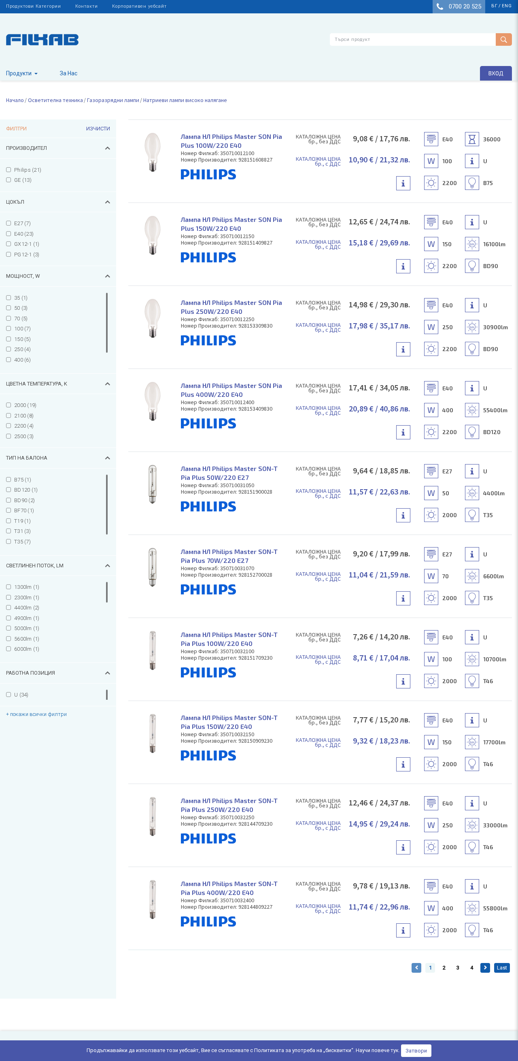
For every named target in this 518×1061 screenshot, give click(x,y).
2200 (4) (24, 426)
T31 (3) (22, 531)
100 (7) (22, 329)
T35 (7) (22, 542)
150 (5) (22, 339)
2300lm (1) (27, 597)
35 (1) (21, 298)
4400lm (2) (27, 608)
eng (507, 6)
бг (494, 6)
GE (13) (23, 180)
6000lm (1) (27, 649)
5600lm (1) (27, 639)
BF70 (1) (24, 510)
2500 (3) (24, 436)
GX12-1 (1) (27, 244)
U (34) (21, 695)
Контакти (86, 6)
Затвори (416, 1051)
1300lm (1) (27, 587)
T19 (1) (22, 521)
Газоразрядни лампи (113, 100)
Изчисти (98, 129)
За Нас (68, 73)
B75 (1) (22, 480)
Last (502, 968)
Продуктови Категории (33, 6)
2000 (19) (25, 405)
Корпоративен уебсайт (139, 6)
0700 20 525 (464, 6)
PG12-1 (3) (27, 254)
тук (395, 1050)
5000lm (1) (27, 628)
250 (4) (22, 349)
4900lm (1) (27, 618)
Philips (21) (27, 170)
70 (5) (21, 318)
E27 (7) (22, 223)
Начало (15, 100)
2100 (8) (24, 416)
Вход (495, 73)
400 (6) (22, 360)
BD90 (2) (24, 500)
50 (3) (21, 308)
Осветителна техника (55, 100)
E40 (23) (24, 234)
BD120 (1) (26, 490)
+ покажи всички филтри (36, 714)
